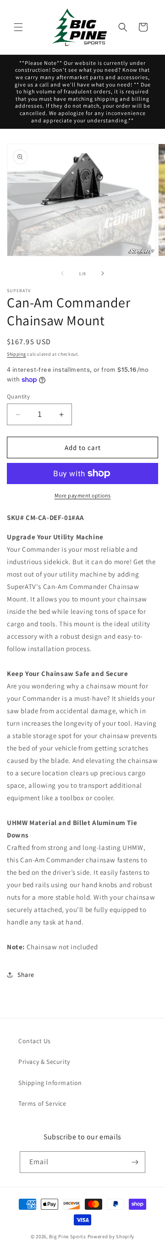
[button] (18, 27)
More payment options (83, 495)
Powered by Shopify (111, 1236)
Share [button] (25, 974)
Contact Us (34, 1041)
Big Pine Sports (68, 1236)
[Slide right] (103, 273)
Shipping (16, 354)
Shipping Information (50, 1083)
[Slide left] (62, 273)
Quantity (18, 396)
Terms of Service (42, 1103)
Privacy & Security (44, 1061)
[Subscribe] (135, 1162)
